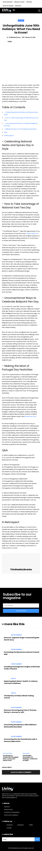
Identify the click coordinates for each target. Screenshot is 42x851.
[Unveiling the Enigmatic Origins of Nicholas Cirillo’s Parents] (6, 662)
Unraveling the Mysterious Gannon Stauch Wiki (21, 653)
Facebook (9, 825)
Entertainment (16, 635)
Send (37, 839)
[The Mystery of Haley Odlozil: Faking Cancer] (6, 691)
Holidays (21, 20)
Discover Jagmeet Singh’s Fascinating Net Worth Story (21, 639)
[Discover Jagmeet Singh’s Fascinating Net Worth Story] (6, 633)
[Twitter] (19, 42)
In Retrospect (9, 136)
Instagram (20, 825)
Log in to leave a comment (21, 772)
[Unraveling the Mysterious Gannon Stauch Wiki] (6, 647)
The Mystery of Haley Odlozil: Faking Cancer (19, 697)
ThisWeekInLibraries (15, 37)
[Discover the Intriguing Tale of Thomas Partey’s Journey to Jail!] (6, 705)
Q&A (5, 132)
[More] (32, 42)
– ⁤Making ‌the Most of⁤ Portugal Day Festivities (20, 129)
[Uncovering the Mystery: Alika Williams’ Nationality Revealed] (6, 720)
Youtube (9, 828)
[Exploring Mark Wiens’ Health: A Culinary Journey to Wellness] (6, 676)
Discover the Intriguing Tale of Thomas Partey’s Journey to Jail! (20, 711)
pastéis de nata (30, 416)
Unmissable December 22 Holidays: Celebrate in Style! (30, 758)
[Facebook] (14, 42)
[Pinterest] (23, 42)
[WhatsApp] (28, 42)
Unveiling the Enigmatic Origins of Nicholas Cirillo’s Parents (22, 668)
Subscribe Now (21, 611)
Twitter (31, 825)
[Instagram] (15, 825)
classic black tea (32, 233)
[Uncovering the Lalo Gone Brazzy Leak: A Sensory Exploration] (6, 734)
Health (13, 678)
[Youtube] (5, 828)
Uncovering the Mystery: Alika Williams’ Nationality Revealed (20, 726)
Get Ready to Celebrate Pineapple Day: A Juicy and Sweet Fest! (10, 758)
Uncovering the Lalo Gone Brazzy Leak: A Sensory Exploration (20, 740)
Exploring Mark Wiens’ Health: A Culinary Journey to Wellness (21, 682)
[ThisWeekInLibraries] (21, 561)
